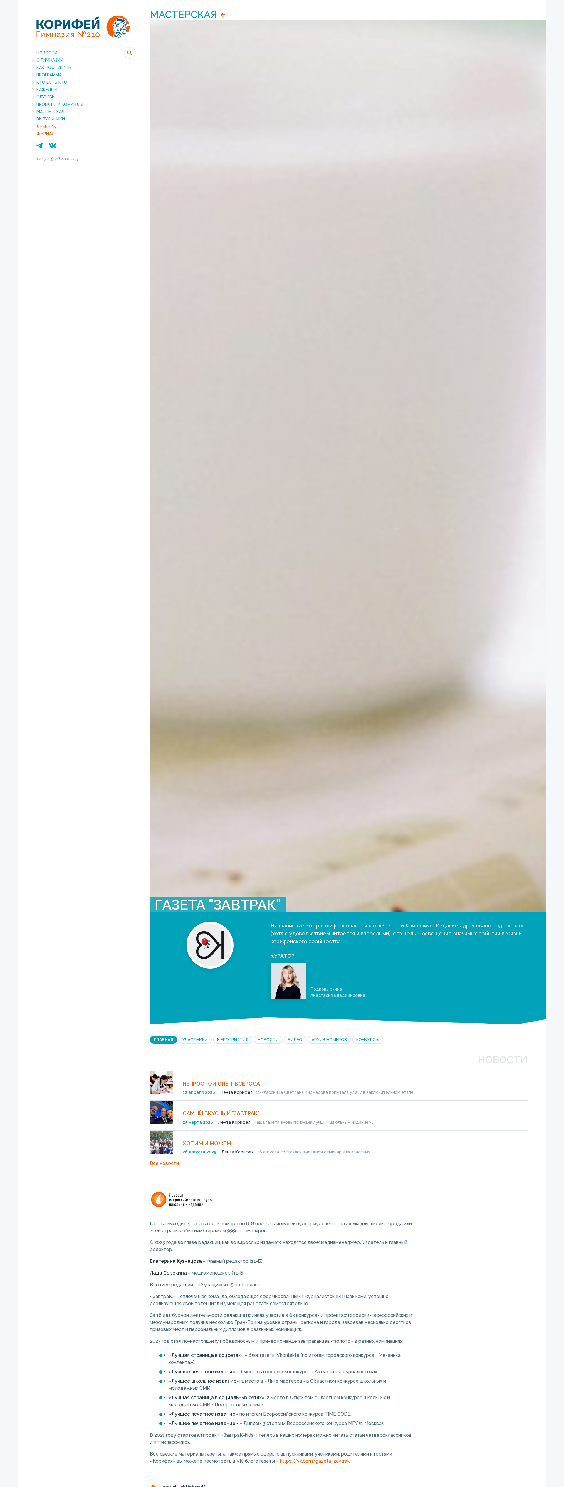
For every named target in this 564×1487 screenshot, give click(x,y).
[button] (130, 53)
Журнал (45, 133)
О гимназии (49, 60)
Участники (195, 1039)
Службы (46, 97)
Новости (46, 53)
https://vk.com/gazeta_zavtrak (315, 1461)
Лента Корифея (236, 1092)
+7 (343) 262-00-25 (57, 159)
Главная (163, 1039)
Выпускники (50, 119)
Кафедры (46, 89)
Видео (295, 1039)
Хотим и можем (207, 1143)
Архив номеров (329, 1039)
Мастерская (50, 111)
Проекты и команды (59, 104)
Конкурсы (367, 1039)
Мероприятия (232, 1039)
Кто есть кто (51, 82)
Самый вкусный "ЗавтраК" (221, 1113)
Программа (49, 75)
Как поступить (53, 67)
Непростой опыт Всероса (221, 1084)
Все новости (164, 1163)
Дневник (46, 126)
